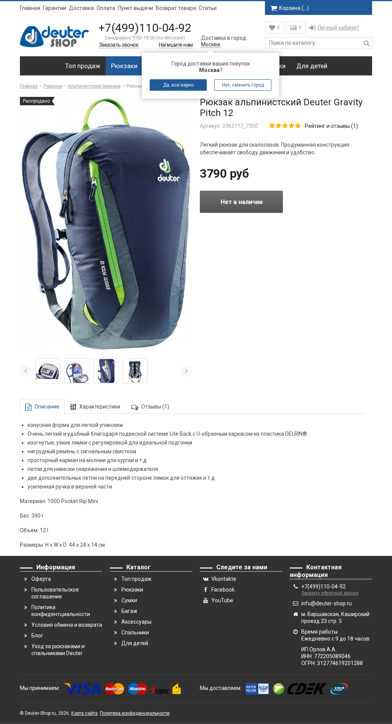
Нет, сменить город (243, 85)
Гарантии (54, 8)
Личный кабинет (338, 28)
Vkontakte (223, 579)
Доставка (81, 8)
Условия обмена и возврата (66, 625)
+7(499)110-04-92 (144, 27)
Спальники (135, 632)
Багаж (129, 611)
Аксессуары (136, 622)
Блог (37, 635)
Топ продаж (82, 66)
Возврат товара (176, 8)
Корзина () (294, 8)
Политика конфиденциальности (135, 713)
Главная (30, 8)
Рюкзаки (124, 66)
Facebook (223, 590)
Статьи (208, 8)
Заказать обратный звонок (330, 593)
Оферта (41, 579)
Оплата (105, 8)
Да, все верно (178, 85)
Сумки (129, 600)
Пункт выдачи (135, 8)
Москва (210, 44)
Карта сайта (84, 713)
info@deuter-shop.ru (326, 603)
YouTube (222, 600)
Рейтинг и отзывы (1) (331, 126)
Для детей (311, 66)
